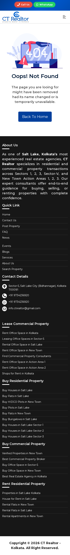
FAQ (5, 232)
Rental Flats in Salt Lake (17, 510)
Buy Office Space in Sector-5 (20, 465)
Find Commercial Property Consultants (26, 356)
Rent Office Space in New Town (22, 350)
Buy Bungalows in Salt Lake (19, 419)
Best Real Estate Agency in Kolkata (24, 476)
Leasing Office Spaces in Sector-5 (23, 338)
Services (7, 257)
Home (6, 214)
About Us (8, 263)
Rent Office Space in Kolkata (20, 333)
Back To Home (35, 117)
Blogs (5, 251)
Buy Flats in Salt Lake (15, 396)
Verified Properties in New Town (22, 453)
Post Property (11, 226)
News (5, 237)
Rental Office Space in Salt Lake (22, 344)
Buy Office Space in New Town (21, 470)
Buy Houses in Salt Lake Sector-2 (23, 430)
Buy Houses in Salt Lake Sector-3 (23, 436)
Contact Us (9, 220)
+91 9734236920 (19, 295)
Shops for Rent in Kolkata (18, 373)
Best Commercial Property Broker (23, 459)
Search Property (12, 269)
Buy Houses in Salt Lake (17, 390)
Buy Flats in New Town (16, 413)
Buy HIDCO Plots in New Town (21, 401)
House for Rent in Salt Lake (19, 498)
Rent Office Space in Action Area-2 (24, 367)
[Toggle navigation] (64, 17)
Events (6, 246)
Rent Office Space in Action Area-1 (23, 362)
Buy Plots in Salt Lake (15, 407)
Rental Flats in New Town (18, 504)
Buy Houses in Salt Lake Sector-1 (22, 425)
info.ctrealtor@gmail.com (24, 308)
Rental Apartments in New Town (22, 516)
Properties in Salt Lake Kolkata (21, 493)
